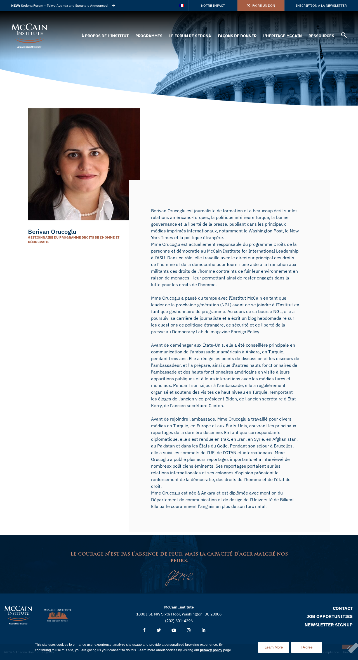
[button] (344, 36)
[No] (348, 647)
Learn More (277, 645)
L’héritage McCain (282, 35)
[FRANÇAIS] (182, 5)
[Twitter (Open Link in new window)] (159, 630)
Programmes (148, 35)
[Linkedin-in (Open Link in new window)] (203, 630)
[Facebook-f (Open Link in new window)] (144, 630)
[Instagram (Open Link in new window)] (189, 630)
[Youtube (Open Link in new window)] (174, 630)
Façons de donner (237, 35)
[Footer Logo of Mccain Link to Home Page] (18, 615)
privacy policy (211, 650)
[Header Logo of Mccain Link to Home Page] (29, 36)
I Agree (307, 647)
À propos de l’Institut (105, 35)
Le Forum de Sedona (190, 35)
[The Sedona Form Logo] (58, 615)
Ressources (321, 35)
